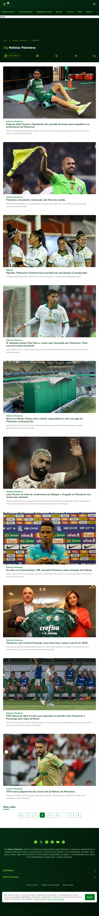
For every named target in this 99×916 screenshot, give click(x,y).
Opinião (89, 12)
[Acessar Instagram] (46, 842)
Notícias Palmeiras (19, 40)
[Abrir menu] (4, 4)
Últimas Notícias (8, 12)
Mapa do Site (68, 885)
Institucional (11, 877)
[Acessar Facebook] (52, 842)
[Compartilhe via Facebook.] (37, 55)
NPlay (79, 12)
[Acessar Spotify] (63, 842)
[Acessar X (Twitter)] (41, 842)
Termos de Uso (32, 885)
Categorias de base (44, 12)
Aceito (90, 897)
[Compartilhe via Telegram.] (75, 55)
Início (5, 40)
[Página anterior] (20, 815)
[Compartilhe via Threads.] (56, 55)
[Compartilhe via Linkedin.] (94, 55)
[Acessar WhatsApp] (35, 842)
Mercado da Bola (25, 12)
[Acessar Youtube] (58, 842)
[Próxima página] (78, 815)
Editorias (8, 870)
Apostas (59, 12)
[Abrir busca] (94, 4)
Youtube (70, 12)
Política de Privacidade (50, 885)
